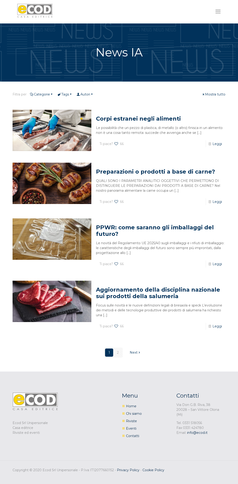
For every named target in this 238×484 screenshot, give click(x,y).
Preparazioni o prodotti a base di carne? (155, 171)
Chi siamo (134, 414)
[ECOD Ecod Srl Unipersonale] (35, 10)
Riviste (131, 421)
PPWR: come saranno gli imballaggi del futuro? (155, 230)
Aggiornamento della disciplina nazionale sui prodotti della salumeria (158, 293)
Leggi (217, 144)
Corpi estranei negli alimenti (138, 118)
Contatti (132, 436)
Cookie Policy (153, 470)
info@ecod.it (197, 433)
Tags (65, 94)
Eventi (131, 428)
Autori (85, 94)
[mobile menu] (218, 12)
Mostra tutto (215, 94)
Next (134, 352)
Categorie (42, 94)
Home (131, 406)
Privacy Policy (128, 470)
